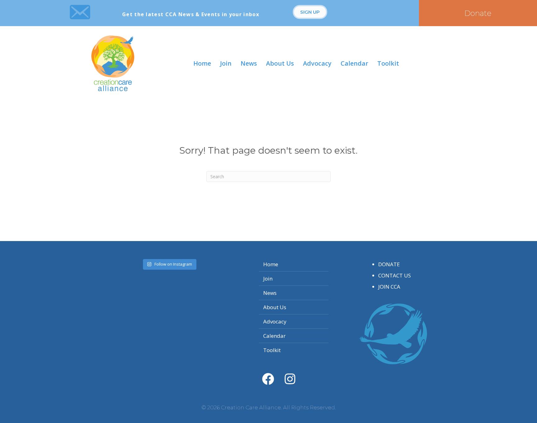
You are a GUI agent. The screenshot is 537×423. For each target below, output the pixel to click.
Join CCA (389, 286)
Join (226, 63)
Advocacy (317, 63)
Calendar (354, 63)
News (249, 63)
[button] (310, 12)
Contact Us (394, 275)
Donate (389, 264)
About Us (280, 63)
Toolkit (388, 63)
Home (202, 63)
